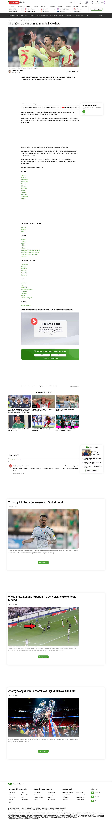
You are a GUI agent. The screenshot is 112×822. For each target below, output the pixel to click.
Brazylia (23, 266)
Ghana (23, 248)
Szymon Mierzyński (17, 70)
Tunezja (23, 241)
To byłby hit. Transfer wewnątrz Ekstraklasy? (65, 410)
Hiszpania (24, 194)
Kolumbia (24, 273)
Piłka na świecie (49, 386)
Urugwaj (23, 271)
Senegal (23, 256)
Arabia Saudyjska (26, 298)
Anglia (23, 175)
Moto (82, 15)
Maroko (23, 239)
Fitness (11, 799)
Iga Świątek (65, 797)
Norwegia (24, 184)
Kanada (23, 227)
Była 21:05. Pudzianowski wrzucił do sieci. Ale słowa (96, 453)
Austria (23, 192)
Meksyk (23, 229)
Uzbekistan (24, 287)
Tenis (25, 15)
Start (9, 20)
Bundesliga (50, 795)
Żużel (38, 15)
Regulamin (63, 808)
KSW (10, 802)
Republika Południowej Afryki (30, 252)
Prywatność (36, 808)
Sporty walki (53, 15)
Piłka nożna (20, 15)
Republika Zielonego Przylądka (30, 250)
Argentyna (24, 264)
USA (22, 231)
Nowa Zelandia (26, 305)
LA (87, 15)
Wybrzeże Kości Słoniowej (29, 254)
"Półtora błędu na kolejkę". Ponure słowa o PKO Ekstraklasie (66, 429)
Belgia (23, 190)
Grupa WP (18, 808)
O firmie (24, 808)
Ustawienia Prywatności (47, 808)
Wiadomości (48, 810)
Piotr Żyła (65, 799)
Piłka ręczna (67, 15)
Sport (54, 810)
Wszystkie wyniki (96, 9)
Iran (22, 285)
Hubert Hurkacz (80, 799)
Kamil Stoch (79, 792)
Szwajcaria (24, 196)
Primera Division (38, 797)
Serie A (49, 797)
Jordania (24, 291)
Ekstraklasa (37, 792)
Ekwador (24, 268)
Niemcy (23, 186)
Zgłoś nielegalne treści (18, 473)
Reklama (57, 808)
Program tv (24, 810)
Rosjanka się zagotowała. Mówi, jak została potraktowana (92, 463)
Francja (23, 177)
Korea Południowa (26, 289)
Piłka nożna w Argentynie (38, 386)
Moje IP (42, 810)
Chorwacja (24, 179)
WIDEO (61, 15)
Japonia (23, 283)
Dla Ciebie (12, 15)
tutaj (38, 818)
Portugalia (24, 182)
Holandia (24, 188)
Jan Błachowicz (80, 797)
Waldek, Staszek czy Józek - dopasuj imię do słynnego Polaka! (42, 410)
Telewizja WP (31, 810)
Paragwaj (24, 275)
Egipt (23, 244)
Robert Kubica (66, 795)
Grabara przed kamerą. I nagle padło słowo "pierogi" (18, 429)
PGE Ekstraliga (51, 799)
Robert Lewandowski (67, 792)
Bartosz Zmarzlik (80, 795)
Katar (23, 295)
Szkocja (23, 199)
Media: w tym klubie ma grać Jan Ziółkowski (41, 429)
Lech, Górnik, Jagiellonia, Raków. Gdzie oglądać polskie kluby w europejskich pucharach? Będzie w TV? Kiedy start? (19, 411)
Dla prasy (29, 808)
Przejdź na (13, 2)
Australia (24, 293)
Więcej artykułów (91, 470)
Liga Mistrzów (51, 792)
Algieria (23, 246)
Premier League (38, 795)
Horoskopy (17, 810)
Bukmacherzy (45, 15)
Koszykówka (76, 15)
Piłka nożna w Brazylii (26, 386)
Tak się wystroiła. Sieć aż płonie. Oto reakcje (93, 467)
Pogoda (10, 810)
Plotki (37, 810)
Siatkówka (32, 15)
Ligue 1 (36, 799)
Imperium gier (60, 810)
